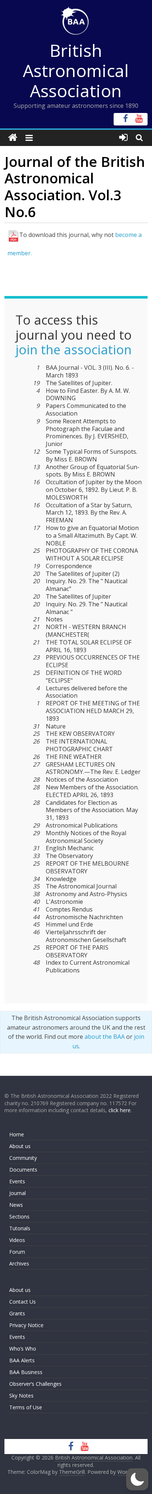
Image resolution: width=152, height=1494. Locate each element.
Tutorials (19, 1228)
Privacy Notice (26, 1325)
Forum (17, 1251)
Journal (17, 1193)
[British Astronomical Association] (12, 138)
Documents (23, 1169)
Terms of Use (25, 1407)
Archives (19, 1263)
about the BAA (104, 1037)
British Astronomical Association (76, 70)
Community (23, 1157)
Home (16, 1134)
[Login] (123, 138)
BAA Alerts (22, 1360)
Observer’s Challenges (35, 1383)
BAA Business (25, 1372)
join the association (73, 349)
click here (119, 1110)
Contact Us (22, 1301)
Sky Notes (21, 1395)
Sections (19, 1216)
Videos (17, 1240)
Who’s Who (22, 1348)
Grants (17, 1313)
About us (20, 1146)
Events (17, 1181)
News (16, 1204)
